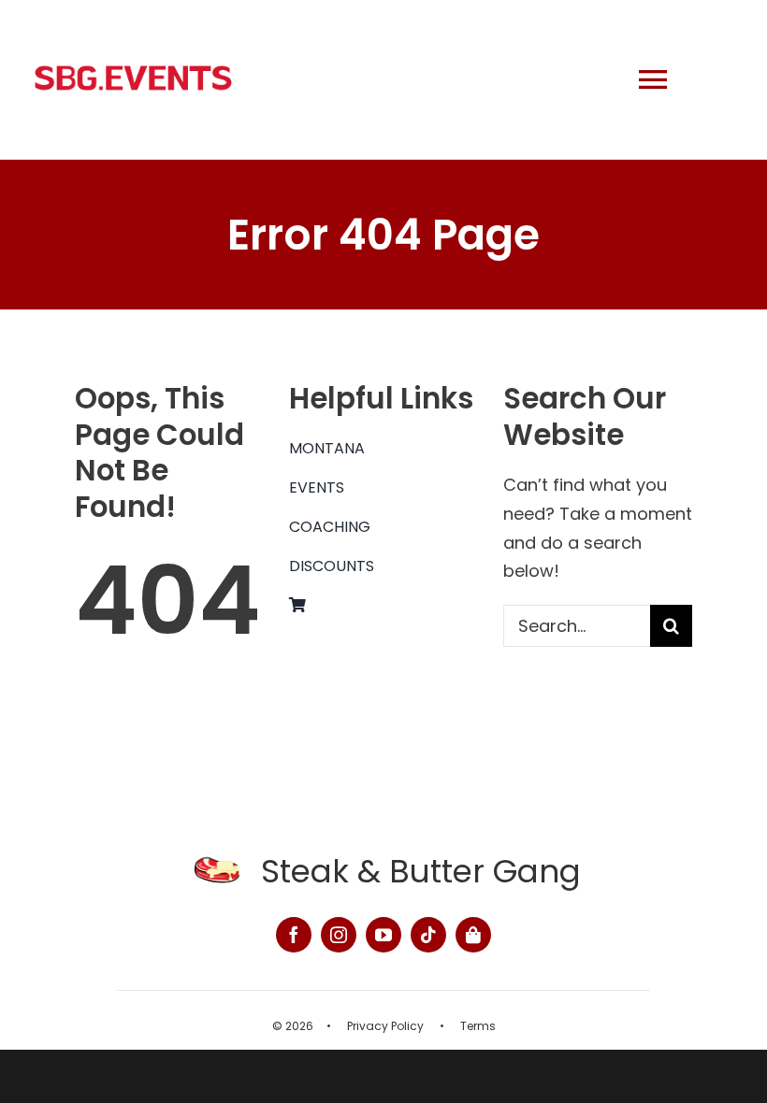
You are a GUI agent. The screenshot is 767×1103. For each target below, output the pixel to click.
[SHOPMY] (473, 935)
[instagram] (338, 935)
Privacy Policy (385, 1026)
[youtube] (383, 935)
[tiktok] (428, 935)
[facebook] (293, 935)
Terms (478, 1026)
